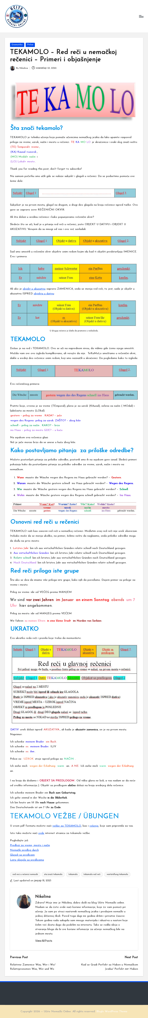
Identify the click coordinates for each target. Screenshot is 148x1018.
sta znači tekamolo (53, 874)
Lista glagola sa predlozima (27, 860)
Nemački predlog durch (24, 850)
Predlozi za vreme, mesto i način (30, 845)
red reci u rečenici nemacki (25, 874)
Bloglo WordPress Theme (111, 1011)
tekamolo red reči (92, 874)
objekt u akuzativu (34, 288)
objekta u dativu (44, 293)
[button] (43, 941)
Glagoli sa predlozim (22, 855)
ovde (41, 833)
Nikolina (43, 897)
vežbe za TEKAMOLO (66, 825)
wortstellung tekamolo (117, 874)
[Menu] (141, 16)
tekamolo (73, 874)
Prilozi (30, 45)
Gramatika (17, 45)
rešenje (94, 825)
